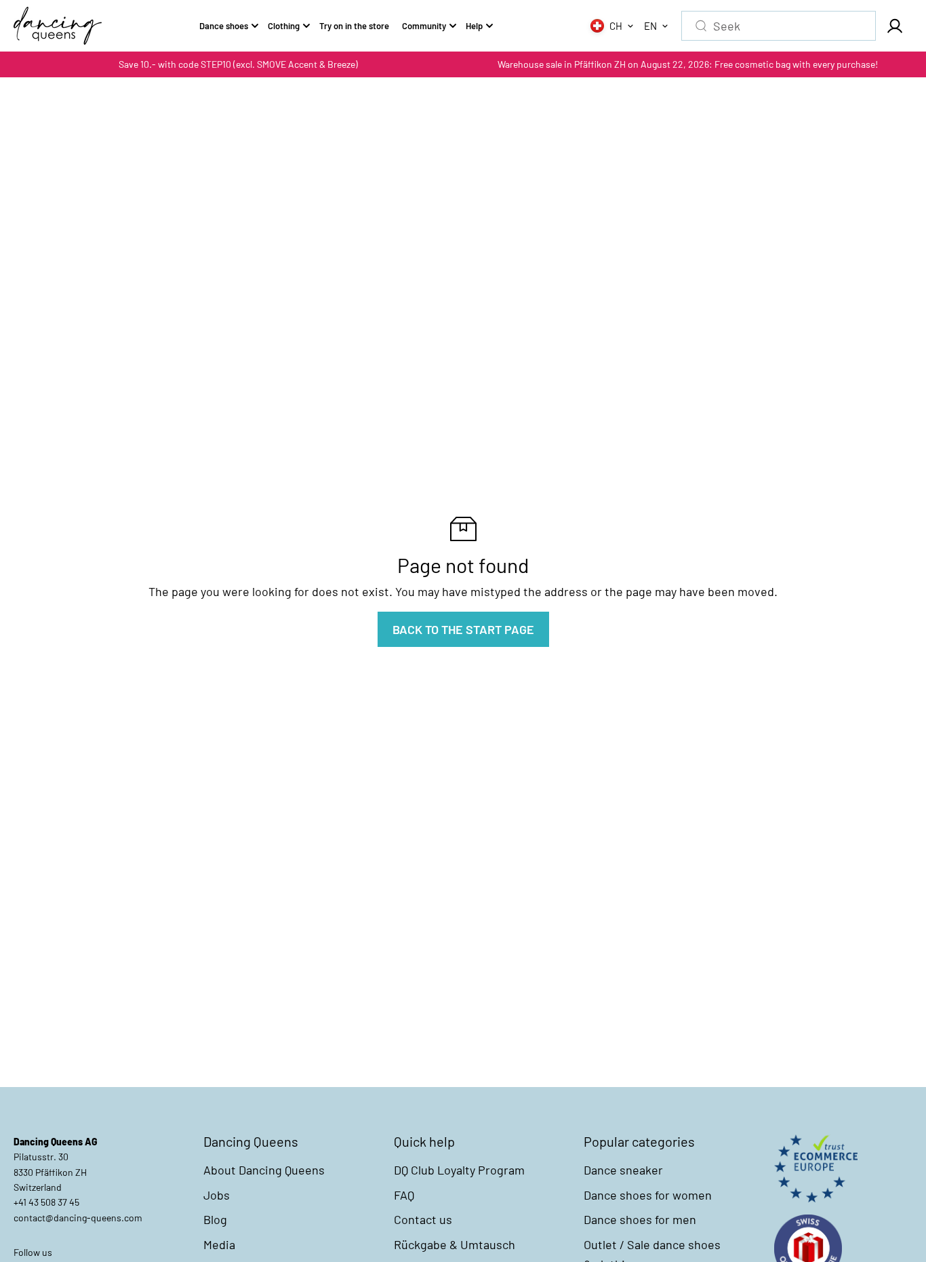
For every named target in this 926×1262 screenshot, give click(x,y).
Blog (215, 1219)
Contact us (423, 1219)
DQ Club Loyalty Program (459, 1169)
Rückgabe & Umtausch (454, 1244)
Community (424, 25)
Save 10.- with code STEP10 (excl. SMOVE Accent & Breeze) (238, 64)
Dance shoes (223, 25)
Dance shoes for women (648, 1194)
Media (219, 1244)
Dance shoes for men (640, 1219)
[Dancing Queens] (58, 26)
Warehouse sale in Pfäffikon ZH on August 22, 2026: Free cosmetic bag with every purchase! (688, 64)
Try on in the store (354, 25)
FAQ (404, 1194)
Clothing (284, 25)
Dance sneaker (623, 1169)
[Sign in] (894, 26)
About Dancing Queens (264, 1169)
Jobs (216, 1194)
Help (474, 25)
